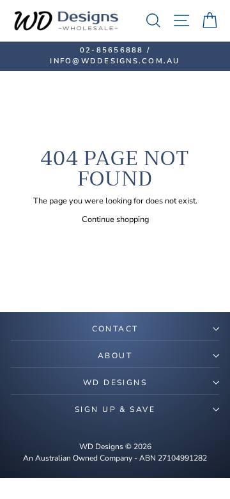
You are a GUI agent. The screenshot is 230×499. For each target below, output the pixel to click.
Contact (115, 329)
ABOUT (115, 356)
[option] (115, 56)
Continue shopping (115, 219)
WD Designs (115, 382)
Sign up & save (115, 409)
